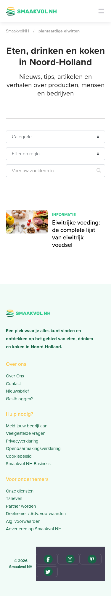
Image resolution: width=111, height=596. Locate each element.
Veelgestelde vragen (25, 433)
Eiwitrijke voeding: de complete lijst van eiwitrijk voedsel (76, 233)
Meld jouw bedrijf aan (26, 426)
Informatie (64, 214)
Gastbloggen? (19, 399)
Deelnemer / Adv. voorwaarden (36, 513)
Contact (13, 383)
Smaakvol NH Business (28, 463)
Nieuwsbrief (17, 391)
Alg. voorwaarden (23, 521)
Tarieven (14, 498)
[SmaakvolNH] (31, 10)
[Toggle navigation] (101, 11)
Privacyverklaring (22, 441)
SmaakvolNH (17, 31)
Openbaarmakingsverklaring (33, 448)
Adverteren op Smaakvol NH (34, 529)
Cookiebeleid (19, 456)
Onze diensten (19, 491)
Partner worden (21, 506)
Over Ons (15, 376)
